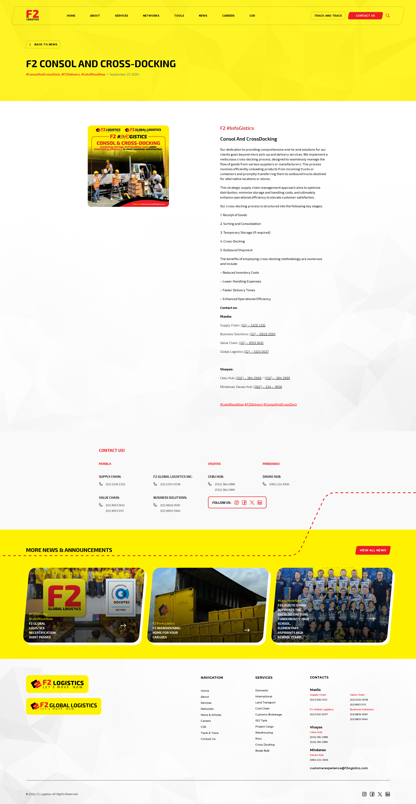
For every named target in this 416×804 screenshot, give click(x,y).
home (71, 15)
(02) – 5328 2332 (253, 325)
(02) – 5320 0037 (256, 351)
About (205, 696)
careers (228, 15)
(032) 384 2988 (225, 484)
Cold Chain (262, 708)
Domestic (261, 690)
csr (252, 15)
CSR (203, 726)
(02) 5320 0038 (170, 484)
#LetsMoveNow (232, 404)
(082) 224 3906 (279, 484)
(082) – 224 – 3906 (268, 387)
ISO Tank (261, 720)
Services (206, 702)
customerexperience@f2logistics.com (339, 768)
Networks (151, 15)
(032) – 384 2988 (248, 378)
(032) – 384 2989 (277, 378)
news (203, 15)
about (95, 15)
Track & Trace (210, 733)
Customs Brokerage (268, 714)
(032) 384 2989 (225, 489)
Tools (179, 15)
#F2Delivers (254, 404)
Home (205, 690)
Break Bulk (262, 750)
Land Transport (265, 702)
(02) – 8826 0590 (262, 334)
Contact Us (208, 739)
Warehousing (264, 732)
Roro (258, 738)
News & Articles (211, 714)
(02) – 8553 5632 (251, 343)
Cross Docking (265, 744)
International (263, 696)
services (121, 15)
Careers (206, 720)
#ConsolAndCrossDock (280, 404)
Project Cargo (264, 726)
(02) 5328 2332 (115, 484)
